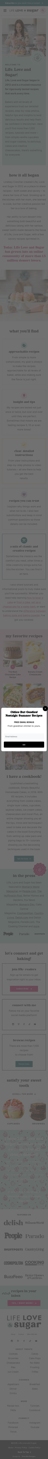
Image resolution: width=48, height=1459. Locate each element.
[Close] (45, 708)
